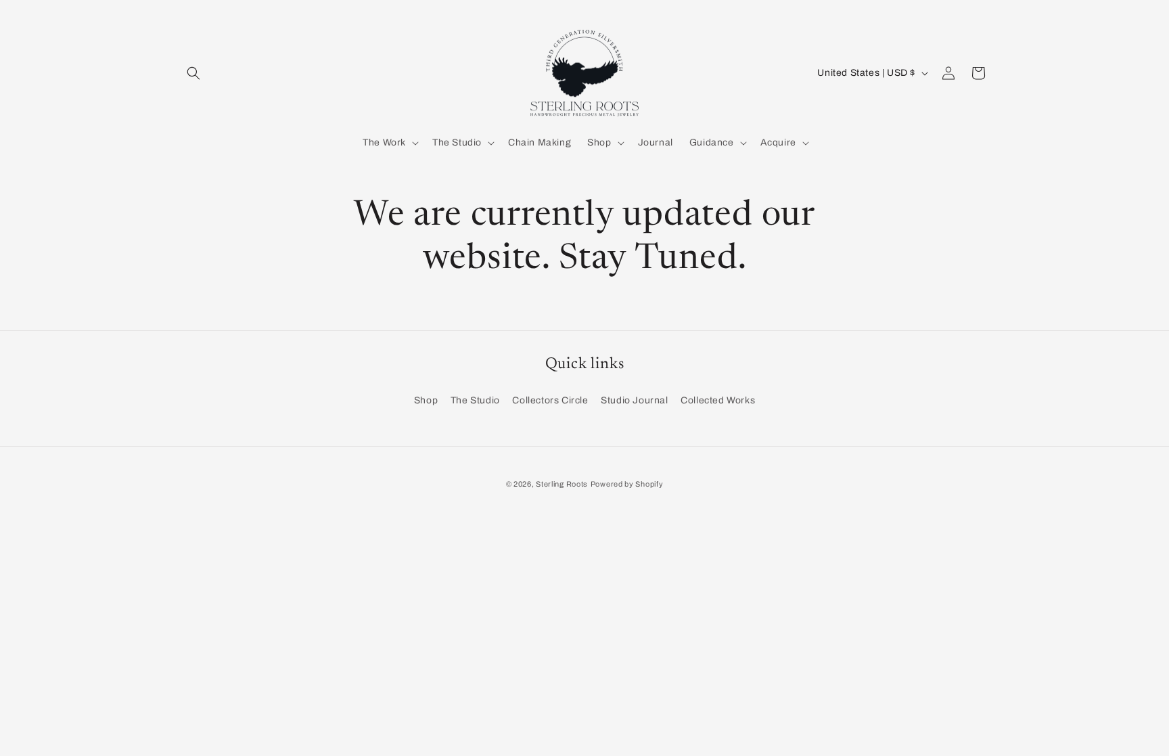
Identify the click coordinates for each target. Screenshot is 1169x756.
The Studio (475, 400)
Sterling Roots (562, 484)
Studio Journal (634, 400)
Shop (426, 400)
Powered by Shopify (627, 484)
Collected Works (718, 400)
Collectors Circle (550, 400)
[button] (193, 73)
